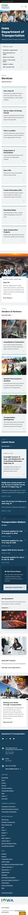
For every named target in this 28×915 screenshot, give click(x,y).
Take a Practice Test (7, 824)
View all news (6, 446)
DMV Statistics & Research (8, 877)
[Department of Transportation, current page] (5, 5)
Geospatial (4, 875)
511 (3, 835)
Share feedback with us (12, 769)
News (3, 793)
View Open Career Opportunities (11, 667)
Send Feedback (5, 907)
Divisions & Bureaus (7, 788)
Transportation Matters (8, 790)
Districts (4, 785)
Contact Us (5, 607)
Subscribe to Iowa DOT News (14, 587)
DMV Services (5, 819)
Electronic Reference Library (9, 843)
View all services (6, 81)
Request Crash (7, 867)
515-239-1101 (8, 760)
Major (5, 838)
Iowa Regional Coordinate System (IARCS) (12, 864)
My (4, 832)
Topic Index (4, 798)
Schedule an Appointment (8, 822)
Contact (4, 783)
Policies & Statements (7, 885)
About (3, 780)
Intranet (5, 840)
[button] (22, 913)
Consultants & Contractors (8, 806)
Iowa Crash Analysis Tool (10, 880)
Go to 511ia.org (7, 298)
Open (5, 869)
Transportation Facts (7, 859)
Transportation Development (9, 811)
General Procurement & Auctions (10, 809)
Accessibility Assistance (8, 846)
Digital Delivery (6, 872)
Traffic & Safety (6, 861)
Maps (3, 888)
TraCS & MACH (5, 883)
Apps (3, 827)
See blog (4, 525)
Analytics (4, 854)
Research (4, 856)
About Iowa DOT (8, 722)
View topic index (6, 315)
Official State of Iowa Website (7, 1)
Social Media (5, 777)
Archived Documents (7, 892)
